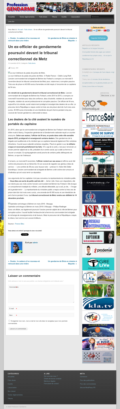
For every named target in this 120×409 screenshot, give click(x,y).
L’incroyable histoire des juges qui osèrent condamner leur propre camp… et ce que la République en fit (97, 55)
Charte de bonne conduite (52, 378)
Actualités (11, 17)
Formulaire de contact (51, 383)
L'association (12, 387)
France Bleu (19, 223)
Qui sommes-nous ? (51, 376)
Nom (13, 315)
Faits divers (43, 17)
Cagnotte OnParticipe (98, 38)
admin (35, 242)
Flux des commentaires (88, 384)
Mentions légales (49, 381)
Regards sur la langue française (93, 48)
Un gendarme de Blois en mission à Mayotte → (62, 39)
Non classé (11, 391)
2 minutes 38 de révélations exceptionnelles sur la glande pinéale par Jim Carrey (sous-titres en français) (97, 82)
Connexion (83, 376)
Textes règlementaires (27, 17)
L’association (75, 17)
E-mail (13, 309)
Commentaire (13, 287)
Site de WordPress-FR (87, 387)
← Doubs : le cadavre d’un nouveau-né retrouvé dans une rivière (24, 39)
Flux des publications (87, 380)
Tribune (54, 17)
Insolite (64, 17)
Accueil (20, 29)
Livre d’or (11, 21)
